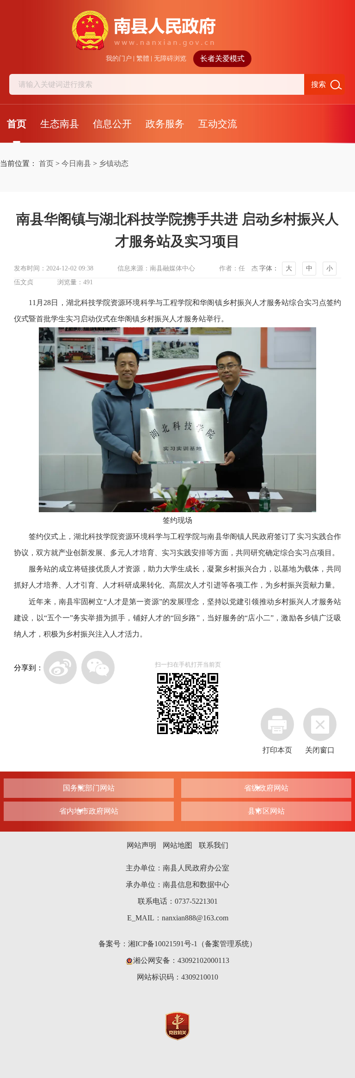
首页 (16, 123)
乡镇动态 (114, 163)
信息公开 (112, 123)
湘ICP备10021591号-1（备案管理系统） (192, 944)
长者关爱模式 (222, 58)
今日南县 (76, 163)
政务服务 (165, 123)
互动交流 (217, 123)
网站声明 (141, 845)
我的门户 (119, 58)
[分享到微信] (98, 667)
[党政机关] (177, 1025)
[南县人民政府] (177, 30)
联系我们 (213, 845)
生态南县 (59, 123)
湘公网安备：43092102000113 (181, 960)
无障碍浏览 (170, 58)
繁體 (142, 58)
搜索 (318, 84)
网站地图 (177, 845)
